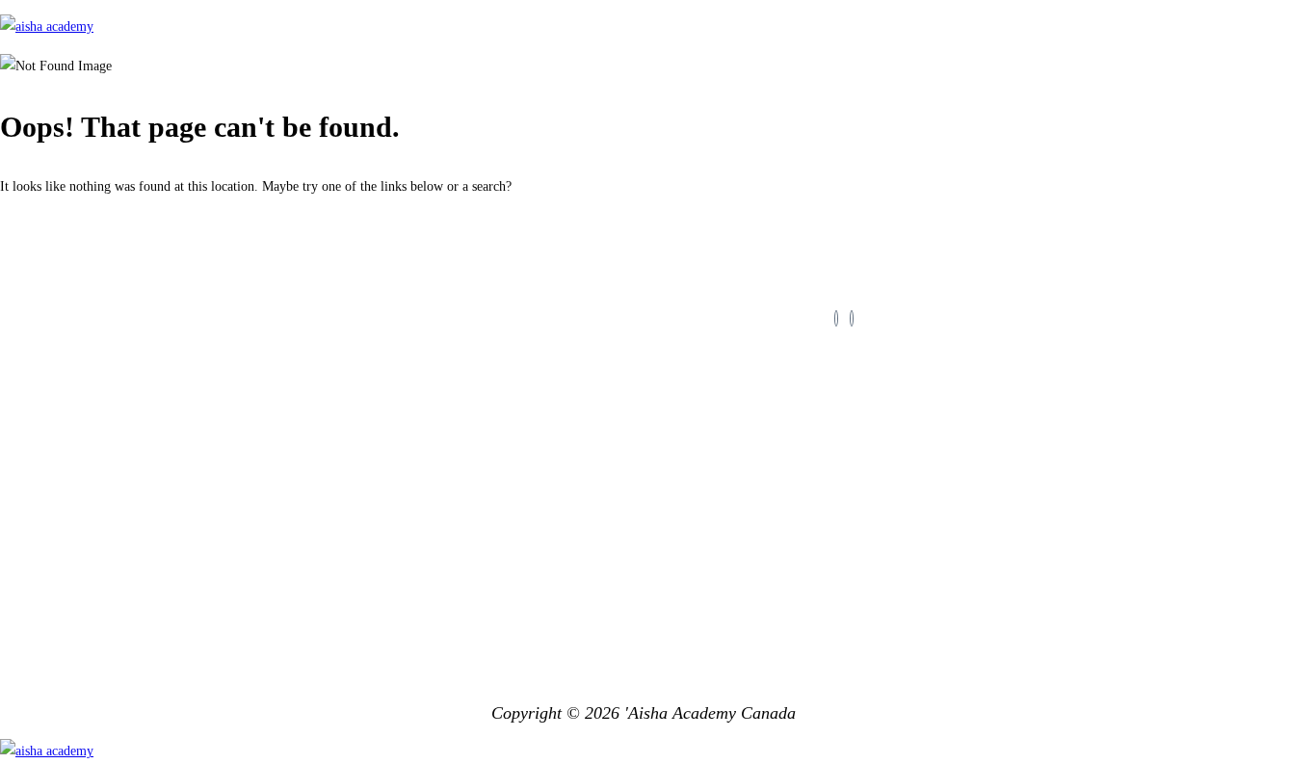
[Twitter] (836, 318)
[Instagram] (852, 318)
